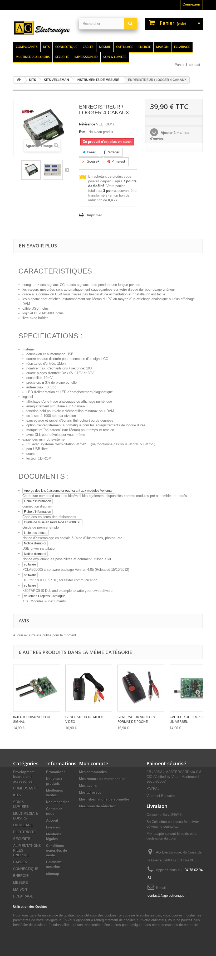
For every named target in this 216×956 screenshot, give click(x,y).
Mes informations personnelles (104, 799)
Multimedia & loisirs (33, 57)
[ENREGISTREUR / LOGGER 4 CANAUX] (31, 169)
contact (194, 65)
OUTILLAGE (23, 825)
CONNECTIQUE (25, 869)
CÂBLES (20, 862)
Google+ (93, 161)
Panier (179, 65)
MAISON (20, 889)
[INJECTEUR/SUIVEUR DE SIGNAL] (36, 688)
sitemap (52, 874)
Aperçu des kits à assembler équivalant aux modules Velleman (69, 490)
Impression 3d (86, 57)
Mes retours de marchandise (102, 779)
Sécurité (62, 57)
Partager (112, 152)
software (30, 564)
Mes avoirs (88, 786)
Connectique (66, 47)
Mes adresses (90, 792)
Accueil (52, 820)
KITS (17, 795)
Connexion (191, 4)
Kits (46, 47)
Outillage (124, 47)
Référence (87, 124)
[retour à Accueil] (19, 80)
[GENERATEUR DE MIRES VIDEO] (88, 688)
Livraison (53, 827)
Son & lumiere (114, 57)
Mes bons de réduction (97, 806)
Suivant (67, 169)
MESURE (20, 883)
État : (83, 132)
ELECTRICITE (24, 832)
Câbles (88, 47)
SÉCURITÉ (22, 839)
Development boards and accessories (24, 776)
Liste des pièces (35, 533)
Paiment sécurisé (166, 763)
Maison (162, 47)
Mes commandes (93, 772)
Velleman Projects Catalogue (45, 596)
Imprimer (94, 215)
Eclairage (182, 47)
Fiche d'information (37, 501)
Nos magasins (57, 802)
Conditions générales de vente (56, 850)
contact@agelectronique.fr (168, 896)
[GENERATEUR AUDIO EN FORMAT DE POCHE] (140, 688)
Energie (145, 47)
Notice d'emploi (35, 543)
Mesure (105, 47)
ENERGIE (21, 876)
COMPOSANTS (25, 788)
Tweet (91, 152)
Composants (27, 47)
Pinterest (117, 161)
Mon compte (93, 763)
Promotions (55, 772)
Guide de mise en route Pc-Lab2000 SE (52, 522)
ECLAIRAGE (23, 896)
